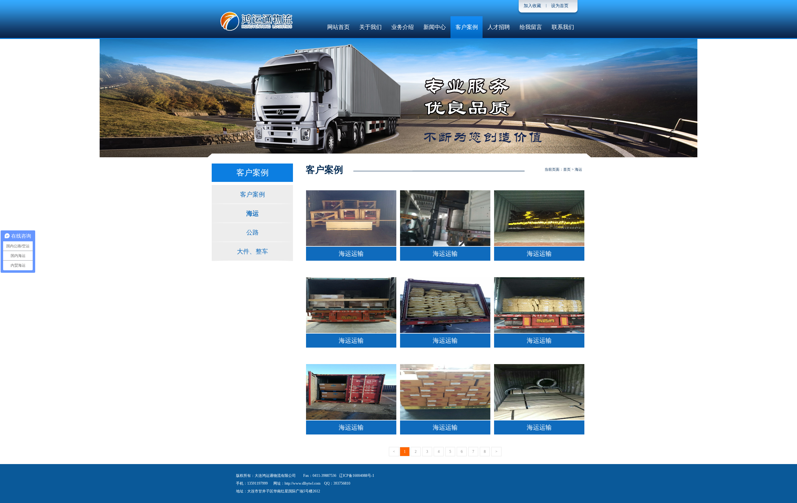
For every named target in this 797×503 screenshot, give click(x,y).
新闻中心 (434, 27)
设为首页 (559, 5)
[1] (398, 99)
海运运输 (351, 253)
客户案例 (466, 27)
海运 (252, 213)
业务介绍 (402, 27)
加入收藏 (532, 5)
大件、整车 (252, 251)
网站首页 (338, 27)
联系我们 (563, 27)
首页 (567, 169)
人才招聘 (499, 27)
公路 (252, 232)
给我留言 (531, 27)
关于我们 (370, 27)
